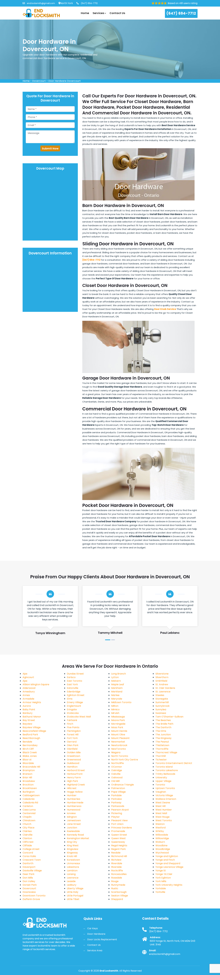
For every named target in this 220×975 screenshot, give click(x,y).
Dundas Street (75, 673)
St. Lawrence (162, 691)
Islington (72, 817)
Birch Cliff (28, 749)
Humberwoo (74, 806)
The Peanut (162, 741)
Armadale (28, 698)
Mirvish (115, 713)
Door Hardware (96, 934)
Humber (71, 795)
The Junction (163, 734)
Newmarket (118, 741)
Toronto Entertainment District (173, 763)
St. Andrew (161, 684)
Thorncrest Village (166, 752)
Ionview (71, 813)
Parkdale (116, 795)
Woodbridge (162, 849)
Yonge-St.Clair (163, 874)
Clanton (27, 838)
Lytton (115, 677)
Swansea (160, 713)
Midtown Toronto (121, 702)
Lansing (71, 874)
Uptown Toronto (165, 788)
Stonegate (161, 698)
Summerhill (162, 702)
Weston (160, 824)
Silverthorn (161, 677)
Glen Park (72, 745)
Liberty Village (75, 888)
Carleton (28, 806)
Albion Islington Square (36, 684)
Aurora (27, 706)
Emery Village (75, 702)
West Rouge (162, 817)
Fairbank (72, 720)
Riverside (116, 867)
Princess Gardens (121, 827)
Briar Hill (27, 777)
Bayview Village (32, 727)
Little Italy (72, 892)
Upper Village (163, 781)
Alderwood (29, 688)
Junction (72, 827)
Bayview (27, 724)
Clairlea (27, 831)
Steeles (159, 695)
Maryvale (116, 698)
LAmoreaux (73, 863)
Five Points (73, 727)
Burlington (29, 792)
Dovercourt (39, 81)
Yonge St (160, 870)
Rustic (114, 888)
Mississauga (118, 716)
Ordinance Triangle (122, 784)
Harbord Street (76, 770)
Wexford (160, 827)
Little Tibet (73, 899)
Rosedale (116, 877)
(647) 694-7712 (89, 3)
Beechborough (31, 738)
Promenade (118, 831)
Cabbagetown (31, 795)
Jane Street (74, 824)
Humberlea (73, 799)
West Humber (163, 809)
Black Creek (30, 752)
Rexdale (115, 852)
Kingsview (72, 849)
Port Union (117, 824)
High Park (72, 781)
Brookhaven (30, 788)
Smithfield (161, 681)
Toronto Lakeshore (166, 770)
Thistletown (162, 745)
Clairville (27, 834)
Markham (117, 688)
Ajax (25, 673)
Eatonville (72, 688)
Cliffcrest (28, 842)
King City (72, 842)
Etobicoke (73, 713)
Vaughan (160, 792)
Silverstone (162, 673)
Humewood (73, 809)
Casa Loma (29, 809)
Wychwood (162, 852)
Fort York (72, 738)
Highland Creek (76, 784)
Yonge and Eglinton (166, 856)
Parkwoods (117, 806)
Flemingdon (74, 731)
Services (99, 13)
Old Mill (115, 781)
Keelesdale (73, 831)
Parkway (116, 802)
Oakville (115, 774)
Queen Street (119, 834)
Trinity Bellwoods (165, 774)
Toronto (160, 784)
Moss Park (117, 727)
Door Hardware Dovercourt (64, 81)
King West (73, 845)
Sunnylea (160, 709)
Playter (115, 817)
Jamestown (74, 820)
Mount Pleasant (120, 738)
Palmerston (118, 788)
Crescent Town (32, 860)
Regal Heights (119, 845)
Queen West (118, 838)
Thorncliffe (161, 749)
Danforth (28, 863)
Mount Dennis (119, 731)
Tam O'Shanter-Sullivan (169, 716)
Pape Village (118, 792)
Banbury (27, 713)
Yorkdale (160, 888)
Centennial (29, 813)
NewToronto (118, 749)
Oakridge (116, 770)
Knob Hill (72, 856)
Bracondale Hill (31, 766)
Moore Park (118, 720)
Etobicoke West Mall (79, 716)
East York (72, 684)
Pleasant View (119, 820)
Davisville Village (32, 870)
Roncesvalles (119, 874)
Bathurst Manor (32, 716)
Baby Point (29, 709)
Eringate (72, 709)
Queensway (118, 842)
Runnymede (118, 885)
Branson (27, 774)
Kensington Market (78, 838)
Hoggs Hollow (75, 792)
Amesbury (29, 691)
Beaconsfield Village (34, 731)
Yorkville (160, 892)
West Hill (160, 806)
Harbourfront (75, 774)
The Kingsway (163, 738)
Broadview (29, 781)
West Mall (161, 813)
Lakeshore (73, 867)
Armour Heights (32, 702)
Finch (70, 724)
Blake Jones (30, 756)
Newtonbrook (119, 745)
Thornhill (160, 756)
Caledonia (28, 799)
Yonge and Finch (165, 860)
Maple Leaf (117, 684)
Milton (114, 706)
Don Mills (28, 877)
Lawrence (72, 877)
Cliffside (27, 845)
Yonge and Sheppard (167, 863)
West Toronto (163, 820)
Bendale (27, 741)
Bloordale (28, 763)
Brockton (28, 784)
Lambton (72, 870)
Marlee (115, 695)
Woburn (160, 842)
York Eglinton (163, 877)
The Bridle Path (164, 724)
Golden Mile (74, 752)
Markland (116, 691)
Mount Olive (118, 734)
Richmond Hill (119, 856)
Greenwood (74, 759)
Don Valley (29, 881)
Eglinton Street (75, 695)
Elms (69, 698)
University (161, 777)
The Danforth (163, 727)
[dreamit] (41, 13)
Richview (116, 860)
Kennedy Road (75, 834)
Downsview (29, 892)
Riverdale (116, 863)
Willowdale (161, 834)
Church (27, 824)
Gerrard (71, 741)
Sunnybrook (162, 706)
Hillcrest (71, 788)
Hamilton (72, 766)
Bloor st (27, 759)
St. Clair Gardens (165, 688)
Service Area (94, 950)
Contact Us (117, 13)
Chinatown (29, 820)
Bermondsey (30, 745)
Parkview (116, 799)
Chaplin (27, 817)
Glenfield (72, 749)
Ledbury (71, 885)
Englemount (74, 706)
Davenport (29, 867)
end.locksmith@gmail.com (40, 3)
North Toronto (119, 756)
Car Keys (92, 928)
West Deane (162, 802)
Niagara (115, 752)
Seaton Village (119, 895)
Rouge (115, 881)
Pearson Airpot (120, 809)
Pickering (116, 813)
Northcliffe (117, 763)
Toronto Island (164, 766)
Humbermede (75, 802)
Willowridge (162, 838)
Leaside (71, 881)
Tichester (161, 759)
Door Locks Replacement (102, 939)
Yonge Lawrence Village (169, 867)
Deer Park (28, 874)
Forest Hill (72, 734)
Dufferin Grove (31, 899)
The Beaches (163, 720)
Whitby (159, 831)
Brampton (29, 770)
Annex (26, 695)
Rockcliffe (117, 870)
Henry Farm (74, 777)
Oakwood (116, 777)
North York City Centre (124, 759)
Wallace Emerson (165, 799)
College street (31, 849)
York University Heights (168, 885)
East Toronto (74, 681)
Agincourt (28, 677)
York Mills (160, 881)
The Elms (160, 731)
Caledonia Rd (30, 802)
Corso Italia (29, 856)
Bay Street (29, 720)
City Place (28, 827)
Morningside (118, 724)
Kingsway (72, 852)
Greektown (73, 756)
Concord (28, 852)
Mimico (115, 709)
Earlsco (71, 677)
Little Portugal (75, 895)
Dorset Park (30, 885)
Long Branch (118, 673)
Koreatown (73, 860)
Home (85, 13)
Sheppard (117, 899)
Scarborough (119, 892)
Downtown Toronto (34, 895)
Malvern (116, 681)
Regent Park (118, 849)
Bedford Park (30, 734)
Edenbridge (73, 691)
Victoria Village (164, 795)
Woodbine (161, 845)
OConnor (116, 766)
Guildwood (73, 763)
